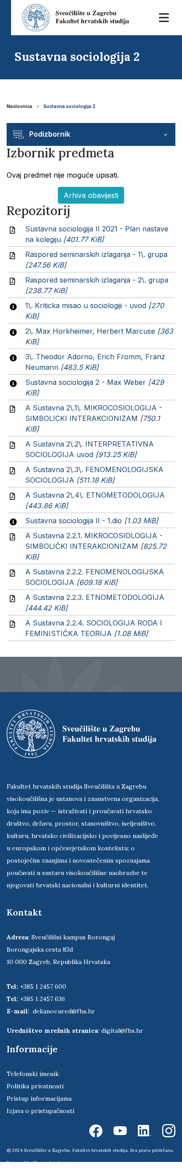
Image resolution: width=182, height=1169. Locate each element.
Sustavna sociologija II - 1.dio (91, 520)
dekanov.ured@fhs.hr (64, 1011)
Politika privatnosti (35, 1086)
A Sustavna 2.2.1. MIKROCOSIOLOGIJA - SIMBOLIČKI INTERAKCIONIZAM (96, 546)
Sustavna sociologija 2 (69, 106)
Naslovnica (19, 106)
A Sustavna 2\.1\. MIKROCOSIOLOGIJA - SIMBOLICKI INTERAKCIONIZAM (93, 418)
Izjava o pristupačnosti (40, 1111)
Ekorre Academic (51, 1162)
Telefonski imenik (33, 1074)
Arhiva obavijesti (91, 195)
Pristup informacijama (39, 1098)
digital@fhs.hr (122, 1031)
